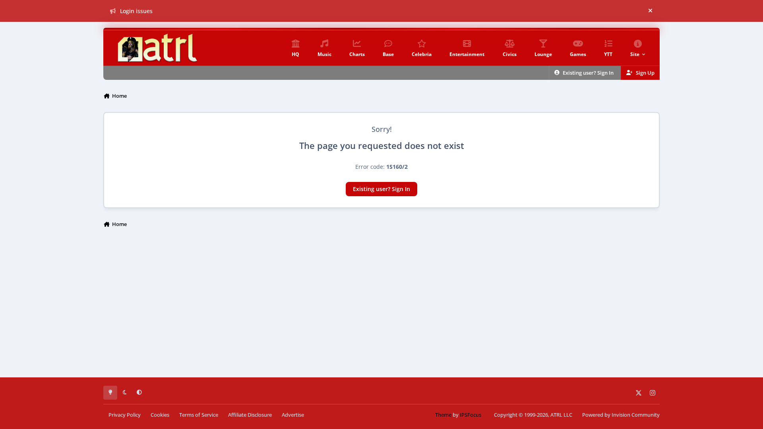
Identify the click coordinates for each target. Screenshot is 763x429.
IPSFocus (470, 415)
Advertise (293, 415)
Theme (443, 415)
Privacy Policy (124, 415)
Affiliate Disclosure (250, 415)
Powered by (621, 415)
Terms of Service (198, 415)
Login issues (136, 11)
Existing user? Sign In (381, 189)
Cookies (160, 415)
